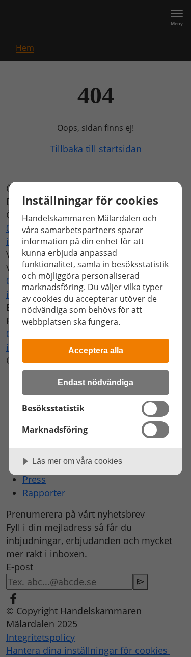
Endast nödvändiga (95, 382)
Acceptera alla (95, 350)
